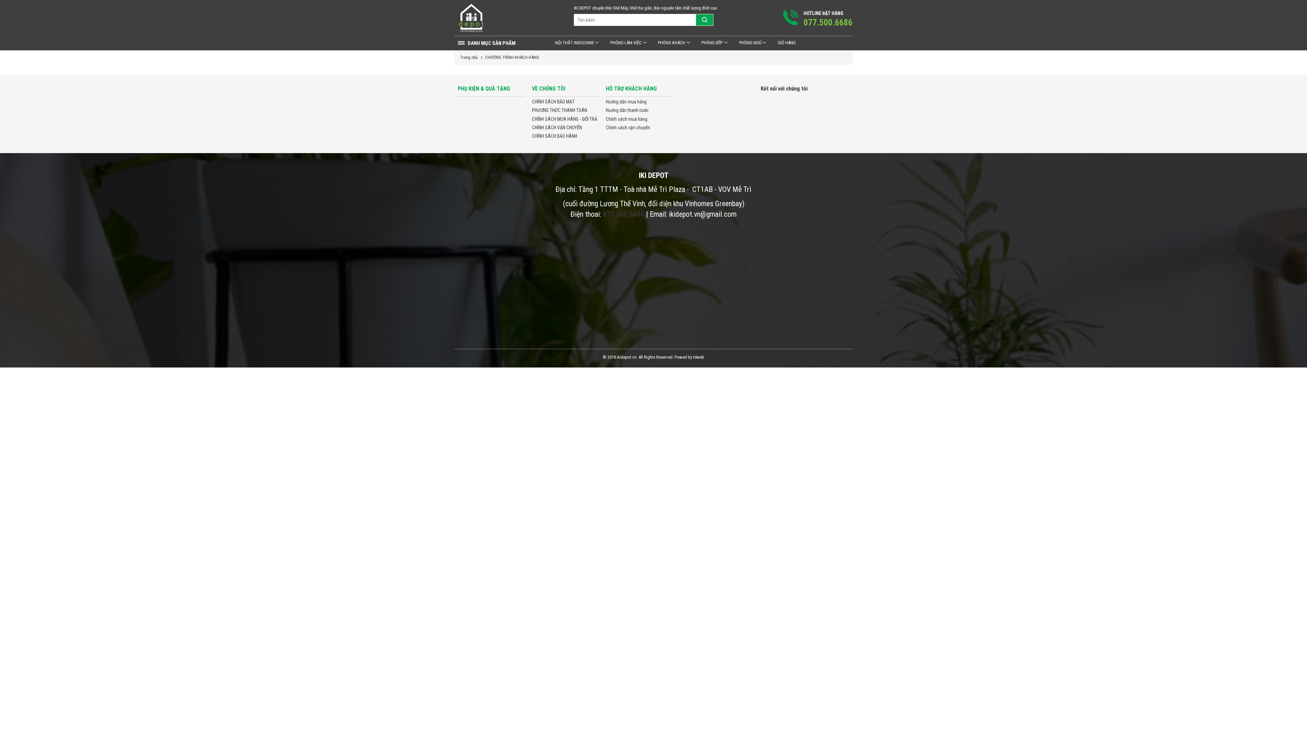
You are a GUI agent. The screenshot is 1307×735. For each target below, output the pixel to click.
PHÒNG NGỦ (750, 42)
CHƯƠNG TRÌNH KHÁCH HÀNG (512, 57)
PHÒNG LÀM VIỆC (626, 42)
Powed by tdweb (689, 357)
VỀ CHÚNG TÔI (548, 88)
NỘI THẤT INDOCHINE (574, 42)
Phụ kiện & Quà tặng (484, 88)
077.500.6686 (623, 214)
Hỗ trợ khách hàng (631, 88)
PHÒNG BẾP (712, 42)
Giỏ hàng (787, 42)
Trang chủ (469, 57)
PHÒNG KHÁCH (671, 42)
